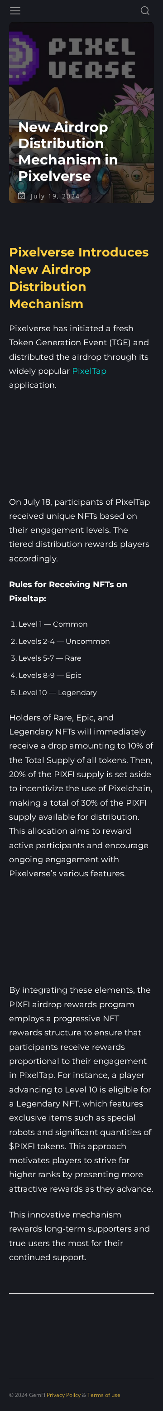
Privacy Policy (64, 1395)
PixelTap (89, 371)
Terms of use (103, 1395)
